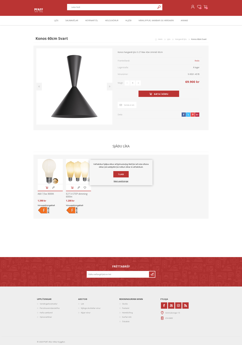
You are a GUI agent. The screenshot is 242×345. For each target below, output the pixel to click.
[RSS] (185, 305)
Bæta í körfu (47, 187)
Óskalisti (125, 321)
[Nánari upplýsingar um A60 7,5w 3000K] (50, 171)
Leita (159, 7)
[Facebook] (164, 305)
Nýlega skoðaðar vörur (91, 308)
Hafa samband (46, 312)
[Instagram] (178, 305)
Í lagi (121, 174)
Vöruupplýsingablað (46, 205)
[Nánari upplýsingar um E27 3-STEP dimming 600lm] (78, 171)
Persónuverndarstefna (50, 308)
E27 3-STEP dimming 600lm (77, 195)
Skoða (125, 304)
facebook (184, 114)
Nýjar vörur (85, 312)
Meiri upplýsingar (121, 181)
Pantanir (125, 308)
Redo (197, 60)
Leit (82, 304)
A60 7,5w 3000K (46, 194)
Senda (152, 274)
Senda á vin (129, 105)
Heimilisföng (127, 312)
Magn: (120, 82)
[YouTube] (171, 305)
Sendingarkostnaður (48, 304)
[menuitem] (57, 304)
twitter (188, 114)
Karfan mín (127, 317)
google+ (197, 114)
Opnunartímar (46, 317)
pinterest (193, 114)
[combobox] (111, 7)
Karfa (205, 7)
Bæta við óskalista (85, 187)
